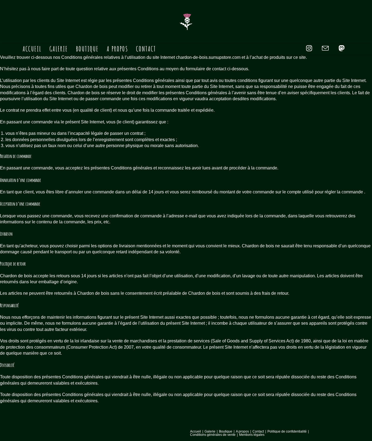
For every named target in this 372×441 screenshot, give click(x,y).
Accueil (195, 431)
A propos (242, 431)
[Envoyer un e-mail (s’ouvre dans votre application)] (325, 48)
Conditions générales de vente (213, 435)
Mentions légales (251, 435)
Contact (258, 431)
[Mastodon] (341, 48)
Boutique (225, 431)
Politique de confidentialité (287, 431)
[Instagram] (309, 48)
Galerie (210, 431)
